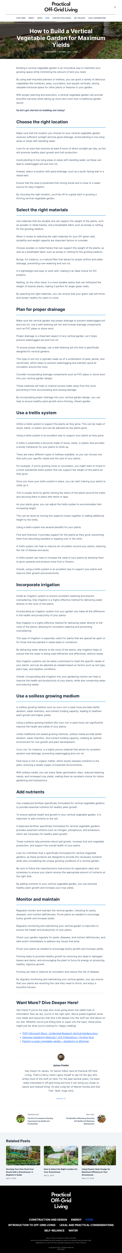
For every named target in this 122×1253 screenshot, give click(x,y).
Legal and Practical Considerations (87, 1225)
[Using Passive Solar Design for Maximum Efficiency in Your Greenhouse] (99, 1155)
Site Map (73, 1238)
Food (47, 18)
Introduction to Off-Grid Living (32, 1225)
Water (39, 18)
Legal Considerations (97, 18)
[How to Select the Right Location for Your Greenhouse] (61, 1155)
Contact (66, 1238)
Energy (31, 18)
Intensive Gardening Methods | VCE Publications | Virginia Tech (58, 1037)
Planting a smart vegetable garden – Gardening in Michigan (55, 1041)
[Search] (115, 7)
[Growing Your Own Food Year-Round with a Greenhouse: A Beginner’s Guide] (23, 1155)
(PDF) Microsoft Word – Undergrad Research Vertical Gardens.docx (60, 1033)
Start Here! (20, 18)
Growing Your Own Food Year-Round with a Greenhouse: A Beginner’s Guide (20, 1172)
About (48, 1238)
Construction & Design (61, 18)
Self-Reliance (79, 18)
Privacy (53, 1238)
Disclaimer (60, 1238)
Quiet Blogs (61, 1249)
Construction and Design (48, 1219)
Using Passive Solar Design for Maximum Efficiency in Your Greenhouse (96, 1172)
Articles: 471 (61, 1098)
